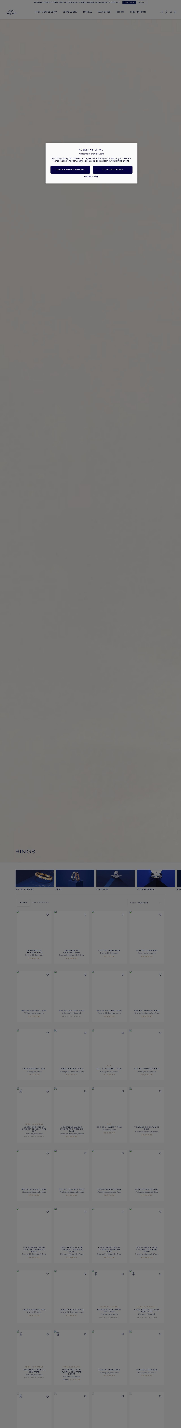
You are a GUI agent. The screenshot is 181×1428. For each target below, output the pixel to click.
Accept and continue (112, 170)
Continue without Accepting (70, 170)
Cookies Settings (91, 176)
